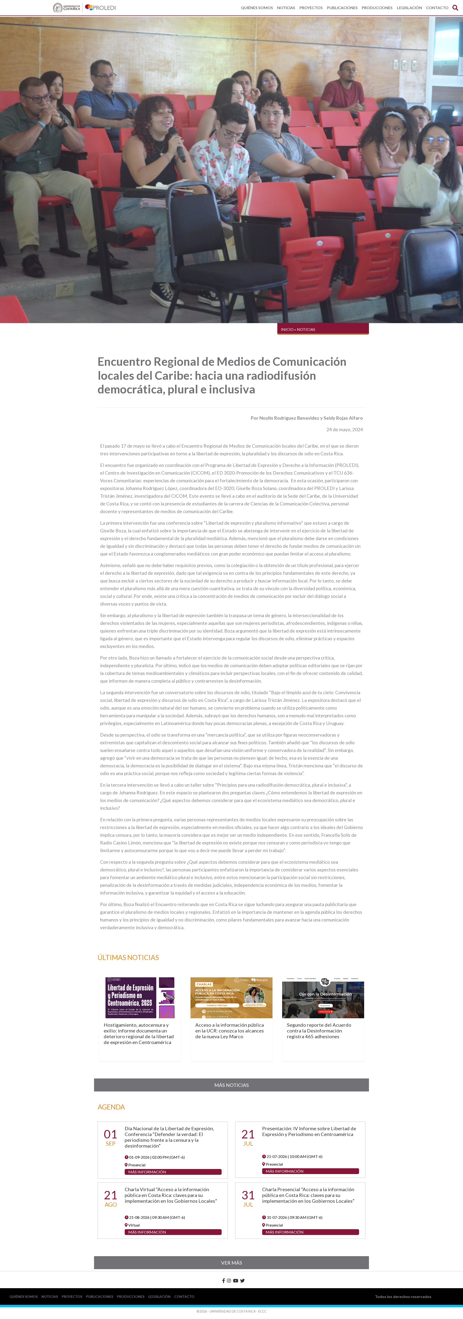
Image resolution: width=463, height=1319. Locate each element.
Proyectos (311, 7)
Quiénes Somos (257, 7)
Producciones (377, 7)
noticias (306, 329)
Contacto (437, 7)
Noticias (286, 7)
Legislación (409, 7)
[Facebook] (223, 1280)
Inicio (287, 329)
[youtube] (235, 1280)
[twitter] (242, 1280)
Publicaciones (342, 7)
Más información (147, 1171)
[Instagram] (229, 1280)
